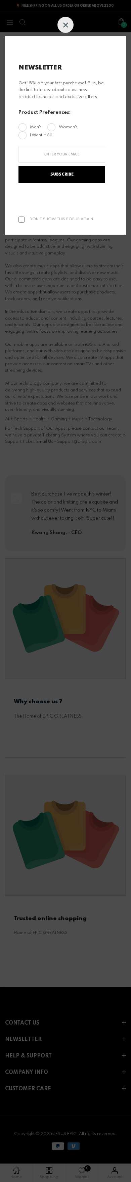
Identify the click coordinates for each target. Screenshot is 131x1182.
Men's (36, 127)
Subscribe (62, 175)
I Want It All (41, 135)
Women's (68, 127)
